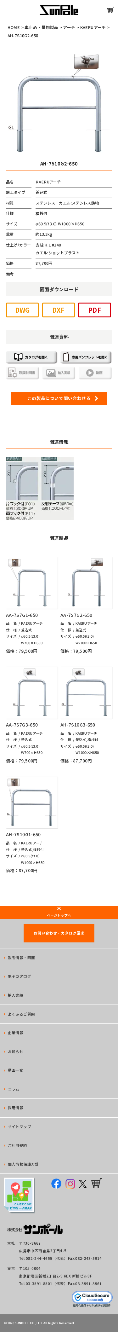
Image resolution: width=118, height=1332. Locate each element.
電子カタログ (19, 976)
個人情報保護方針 (23, 1164)
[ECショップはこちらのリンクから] (110, 10)
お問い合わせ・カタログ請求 (59, 932)
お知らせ (16, 1051)
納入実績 (16, 995)
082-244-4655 (39, 1258)
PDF (94, 310)
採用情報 (16, 1107)
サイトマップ (19, 1126)
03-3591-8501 (39, 1283)
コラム (14, 1089)
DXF (58, 310)
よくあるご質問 (21, 1013)
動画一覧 (16, 1070)
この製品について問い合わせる (59, 398)
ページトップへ (59, 915)
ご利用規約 (17, 1145)
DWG (22, 310)
